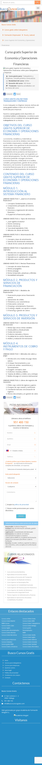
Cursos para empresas (9, 639)
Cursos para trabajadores (13, 663)
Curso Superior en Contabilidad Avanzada (20, 585)
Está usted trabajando (12, 474)
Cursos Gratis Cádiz (8, 625)
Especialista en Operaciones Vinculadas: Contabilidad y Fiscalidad (19, 599)
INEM (24, 632)
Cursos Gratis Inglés (29, 637)
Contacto (7, 678)
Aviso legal (8, 670)
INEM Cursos (5, 623)
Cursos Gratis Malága (29, 625)
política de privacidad (21, 504)
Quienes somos (10, 668)
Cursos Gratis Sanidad (30, 644)
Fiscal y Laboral (29, 35)
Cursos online (6, 619)
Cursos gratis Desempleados (27, 629)
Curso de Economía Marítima (16, 572)
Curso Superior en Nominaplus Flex (18, 582)
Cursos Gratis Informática (31, 646)
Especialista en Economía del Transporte (19, 577)
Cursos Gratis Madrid (8, 621)
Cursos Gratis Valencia (30, 639)
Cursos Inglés (6, 628)
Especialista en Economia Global (17, 575)
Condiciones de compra (12, 675)
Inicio (6, 660)
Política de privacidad (11, 673)
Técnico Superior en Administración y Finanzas (21, 595)
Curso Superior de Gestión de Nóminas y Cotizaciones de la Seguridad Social (19, 591)
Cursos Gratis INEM (29, 621)
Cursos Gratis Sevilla (29, 635)
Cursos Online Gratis (29, 619)
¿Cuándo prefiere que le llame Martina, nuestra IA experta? (20, 463)
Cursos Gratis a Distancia (9, 646)
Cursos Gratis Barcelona (9, 635)
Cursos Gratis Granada (30, 642)
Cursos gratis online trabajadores (16, 30)
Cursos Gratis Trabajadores (31, 623)
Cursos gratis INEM (7, 644)
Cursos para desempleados (10, 630)
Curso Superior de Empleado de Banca (19, 580)
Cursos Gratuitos (7, 642)
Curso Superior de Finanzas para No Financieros (22, 588)
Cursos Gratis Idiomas (9, 632)
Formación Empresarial (12, 35)
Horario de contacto (11, 483)
